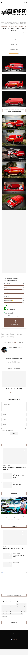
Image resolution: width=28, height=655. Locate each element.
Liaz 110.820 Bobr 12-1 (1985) (18, 476)
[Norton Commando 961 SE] (7, 564)
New (3, 336)
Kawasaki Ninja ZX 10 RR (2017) (13, 548)
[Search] (26, 2)
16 (21, 609)
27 (10, 613)
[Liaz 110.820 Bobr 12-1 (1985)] (7, 476)
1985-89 (7, 334)
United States (10, 336)
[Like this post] (16, 342)
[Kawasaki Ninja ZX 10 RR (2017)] (15, 537)
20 (10, 611)
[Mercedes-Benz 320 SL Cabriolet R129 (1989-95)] (15, 456)
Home (2, 22)
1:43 (3, 334)
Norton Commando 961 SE (20, 564)
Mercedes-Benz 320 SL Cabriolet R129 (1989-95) (14, 468)
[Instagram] (24, 2)
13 (10, 609)
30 (21, 613)
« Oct (2, 616)
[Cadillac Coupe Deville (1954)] (14, 379)
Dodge (12, 334)
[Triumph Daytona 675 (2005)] (7, 556)
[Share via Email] (22, 342)
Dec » (5, 616)
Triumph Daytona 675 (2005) (18, 555)
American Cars (23, 22)
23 (21, 611)
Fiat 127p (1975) (17, 484)
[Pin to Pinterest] (20, 342)
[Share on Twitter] (19, 342)
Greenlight (19, 334)
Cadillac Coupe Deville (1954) (14, 389)
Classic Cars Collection (12, 22)
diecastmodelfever (11, 32)
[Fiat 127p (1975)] (7, 485)
